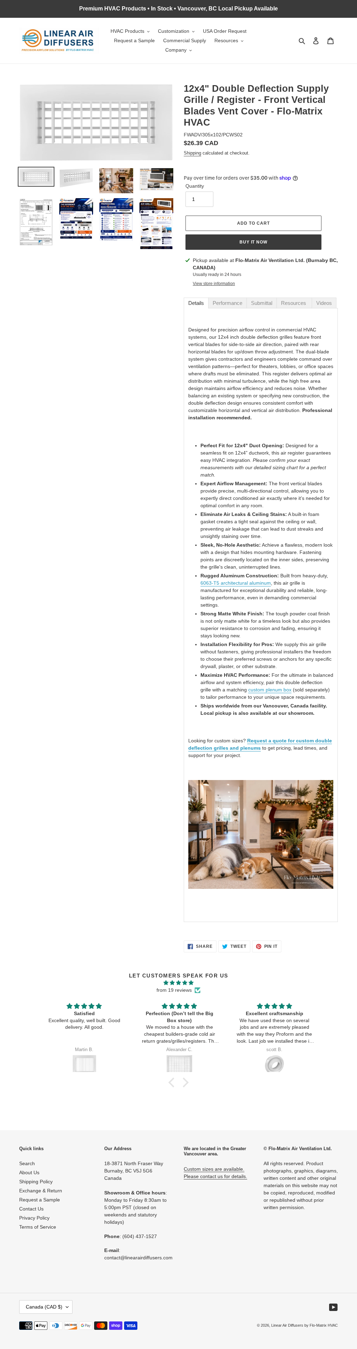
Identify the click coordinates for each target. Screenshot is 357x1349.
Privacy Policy (34, 1218)
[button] (173, 1082)
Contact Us (31, 1209)
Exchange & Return (40, 1190)
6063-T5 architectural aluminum (235, 583)
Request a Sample (39, 1199)
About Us (29, 1172)
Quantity (194, 186)
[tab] (196, 303)
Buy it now (254, 242)
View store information (214, 283)
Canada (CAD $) (44, 1307)
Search (27, 1163)
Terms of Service (37, 1227)
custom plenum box (269, 689)
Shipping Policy (36, 1181)
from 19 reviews (174, 990)
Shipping (192, 153)
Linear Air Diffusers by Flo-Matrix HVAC (304, 1325)
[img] (178, 983)
